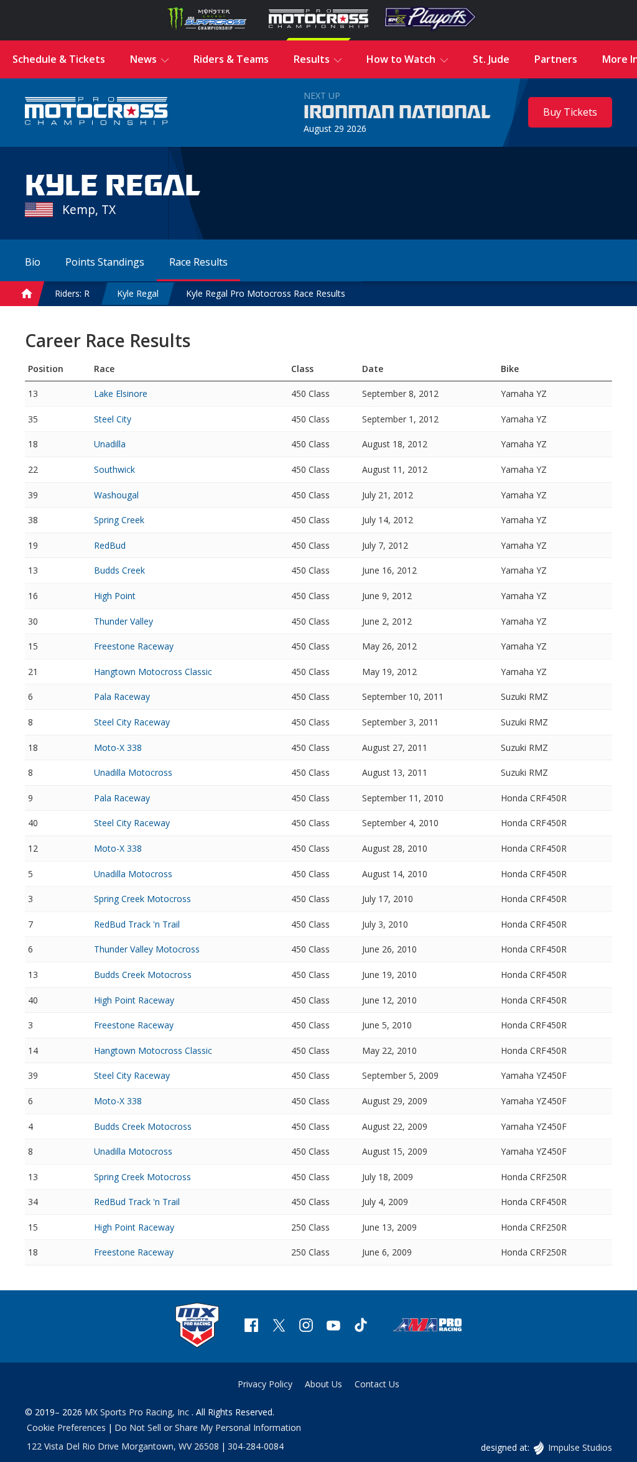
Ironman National (397, 112)
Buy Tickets (570, 112)
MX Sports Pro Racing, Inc (138, 1412)
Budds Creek (119, 570)
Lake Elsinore (120, 393)
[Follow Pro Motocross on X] (278, 1326)
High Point (115, 596)
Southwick (114, 469)
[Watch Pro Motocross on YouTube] (333, 1326)
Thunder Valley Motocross (147, 949)
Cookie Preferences (66, 1427)
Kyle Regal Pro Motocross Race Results (265, 293)
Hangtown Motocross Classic (153, 671)
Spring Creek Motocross (142, 899)
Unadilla (110, 444)
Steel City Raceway (132, 722)
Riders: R (72, 293)
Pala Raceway (122, 696)
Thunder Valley (123, 621)
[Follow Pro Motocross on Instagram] (306, 1326)
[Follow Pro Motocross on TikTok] (360, 1326)
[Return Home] (96, 112)
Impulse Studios (579, 1447)
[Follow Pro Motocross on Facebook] (251, 1326)
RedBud (110, 545)
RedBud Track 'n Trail (137, 924)
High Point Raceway (134, 1000)
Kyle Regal (138, 293)
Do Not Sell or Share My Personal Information (207, 1427)
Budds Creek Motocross (143, 974)
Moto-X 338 (118, 747)
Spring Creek (119, 520)
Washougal (116, 495)
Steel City (112, 419)
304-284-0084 (256, 1446)
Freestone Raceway (134, 646)
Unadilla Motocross (133, 772)
